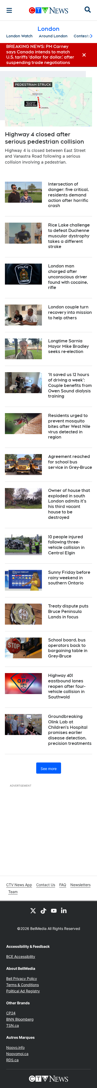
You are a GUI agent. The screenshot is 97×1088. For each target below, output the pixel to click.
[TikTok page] (43, 910)
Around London (53, 36)
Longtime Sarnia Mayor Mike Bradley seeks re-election (68, 346)
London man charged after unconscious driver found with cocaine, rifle (68, 277)
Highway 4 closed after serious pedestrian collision (44, 138)
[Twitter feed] (33, 910)
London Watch (19, 36)
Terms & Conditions (22, 985)
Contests (82, 36)
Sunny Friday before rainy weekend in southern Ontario (69, 578)
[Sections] (9, 10)
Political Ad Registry (23, 991)
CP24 (11, 1013)
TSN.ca (12, 1025)
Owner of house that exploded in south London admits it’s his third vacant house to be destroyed (69, 504)
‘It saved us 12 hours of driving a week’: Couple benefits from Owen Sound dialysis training (70, 385)
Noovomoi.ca (17, 1053)
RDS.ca (12, 1060)
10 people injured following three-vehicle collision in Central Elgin (66, 544)
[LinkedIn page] (64, 910)
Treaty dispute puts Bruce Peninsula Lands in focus (68, 611)
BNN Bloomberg (20, 1019)
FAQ (62, 884)
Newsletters (80, 884)
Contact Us (45, 884)
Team (13, 891)
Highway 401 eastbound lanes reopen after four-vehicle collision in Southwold (66, 686)
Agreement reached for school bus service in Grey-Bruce (70, 462)
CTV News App (19, 884)
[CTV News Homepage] (48, 10)
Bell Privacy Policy (21, 978)
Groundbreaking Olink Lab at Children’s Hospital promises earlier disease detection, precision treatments (70, 730)
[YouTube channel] (54, 910)
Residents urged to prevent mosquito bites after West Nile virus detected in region (69, 426)
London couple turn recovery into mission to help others (70, 312)
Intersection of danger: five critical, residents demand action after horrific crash (68, 195)
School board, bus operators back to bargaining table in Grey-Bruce (67, 648)
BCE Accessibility (20, 956)
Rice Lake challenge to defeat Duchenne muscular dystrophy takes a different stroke (69, 236)
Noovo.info (15, 1047)
